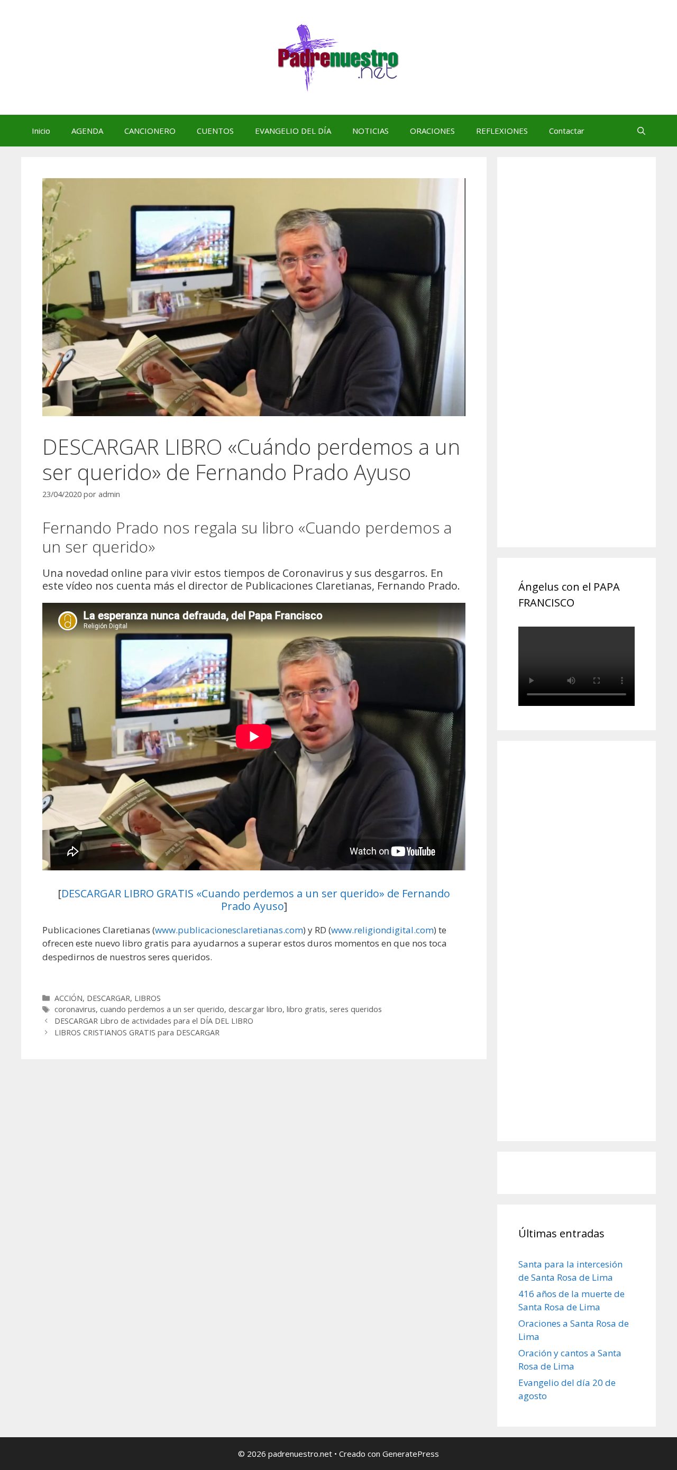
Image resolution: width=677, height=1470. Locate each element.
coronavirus (75, 1009)
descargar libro (255, 1009)
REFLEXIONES (502, 130)
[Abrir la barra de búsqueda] (641, 130)
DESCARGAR (108, 998)
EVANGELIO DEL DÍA (293, 130)
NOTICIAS (370, 130)
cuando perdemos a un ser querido (162, 1009)
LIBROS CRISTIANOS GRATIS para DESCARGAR (136, 1032)
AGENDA (87, 130)
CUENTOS (215, 130)
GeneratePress (410, 1453)
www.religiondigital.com (382, 930)
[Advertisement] (597, 363)
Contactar (566, 130)
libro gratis (306, 1009)
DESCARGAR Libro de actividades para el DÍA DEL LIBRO (153, 1021)
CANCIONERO (150, 130)
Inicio (41, 130)
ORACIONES (432, 130)
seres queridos (356, 1009)
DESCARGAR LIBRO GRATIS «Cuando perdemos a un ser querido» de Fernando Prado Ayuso (255, 899)
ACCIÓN (68, 998)
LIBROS (147, 998)
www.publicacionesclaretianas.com (229, 930)
